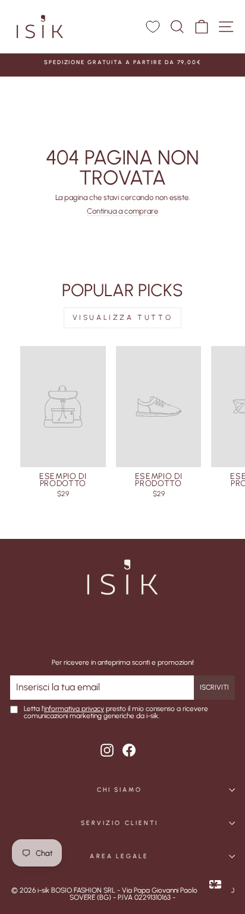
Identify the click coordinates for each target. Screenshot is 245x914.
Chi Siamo (120, 790)
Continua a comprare (122, 211)
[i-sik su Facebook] (129, 750)
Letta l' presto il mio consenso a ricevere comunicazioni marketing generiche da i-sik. (116, 713)
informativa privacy (74, 708)
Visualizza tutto (123, 317)
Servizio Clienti (119, 823)
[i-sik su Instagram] (107, 750)
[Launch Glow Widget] (215, 884)
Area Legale (119, 856)
